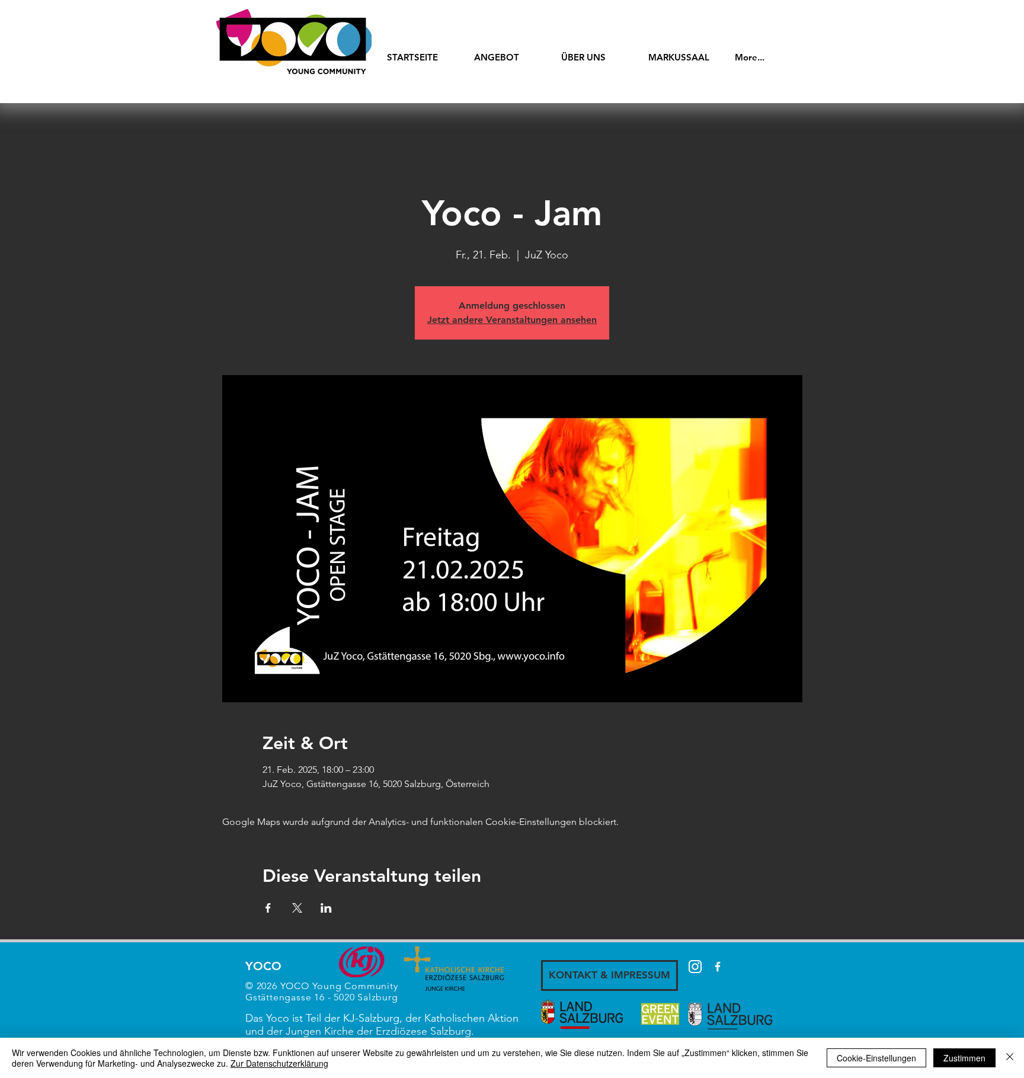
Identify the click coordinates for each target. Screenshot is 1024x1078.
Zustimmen (964, 1058)
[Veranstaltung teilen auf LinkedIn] (326, 908)
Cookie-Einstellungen (876, 1058)
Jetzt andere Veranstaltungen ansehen (512, 319)
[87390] (695, 966)
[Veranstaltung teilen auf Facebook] (268, 908)
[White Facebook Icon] (717, 966)
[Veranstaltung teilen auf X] (297, 908)
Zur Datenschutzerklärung (279, 1063)
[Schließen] (1010, 1058)
